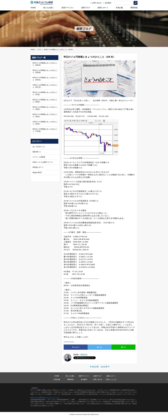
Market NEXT (37, 172)
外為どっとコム (111, 379)
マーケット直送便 (39, 157)
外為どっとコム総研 (42, 3)
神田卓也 (83, 355)
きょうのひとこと (39, 146)
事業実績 (133, 8)
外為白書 (119, 8)
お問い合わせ (97, 3)
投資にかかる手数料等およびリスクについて (44, 397)
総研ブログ (85, 8)
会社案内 (108, 3)
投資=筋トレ (37, 152)
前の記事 (95, 366)
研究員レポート (38, 167)
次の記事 (104, 366)
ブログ (39, 49)
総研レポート (103, 8)
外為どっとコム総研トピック (43, 162)
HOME (33, 8)
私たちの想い (48, 8)
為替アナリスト (68, 8)
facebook (76, 347)
